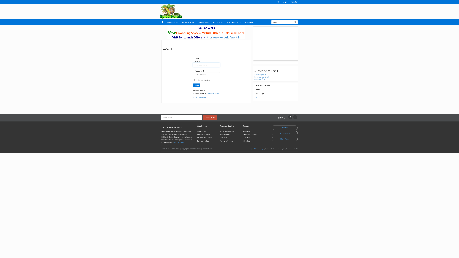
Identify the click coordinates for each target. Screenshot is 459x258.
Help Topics (201, 131)
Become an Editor (203, 134)
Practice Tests (203, 22)
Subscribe (210, 117)
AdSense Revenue (227, 131)
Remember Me (204, 80)
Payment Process (226, 141)
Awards (285, 127)
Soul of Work (179, 142)
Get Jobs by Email (260, 75)
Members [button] (249, 22)
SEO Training (218, 22)
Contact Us (175, 149)
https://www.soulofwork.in (222, 37)
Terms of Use (207, 149)
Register (294, 2)
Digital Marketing (256, 149)
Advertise (246, 131)
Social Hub (246, 138)
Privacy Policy (195, 149)
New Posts (284, 139)
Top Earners (285, 133)
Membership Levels (204, 138)
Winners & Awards (250, 134)
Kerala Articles (188, 22)
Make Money (225, 134)
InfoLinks (223, 138)
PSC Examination (234, 22)
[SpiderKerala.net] (171, 11)
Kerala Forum (172, 22)
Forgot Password (200, 97)
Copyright (185, 149)
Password (197, 71)
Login (285, 2)
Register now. (213, 93)
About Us (165, 149)
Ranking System (203, 141)
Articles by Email (259, 79)
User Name (197, 59)
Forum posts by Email (261, 77)
